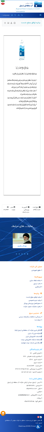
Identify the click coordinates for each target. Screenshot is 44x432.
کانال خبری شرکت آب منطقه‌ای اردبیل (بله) (27, 330)
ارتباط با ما (38, 320)
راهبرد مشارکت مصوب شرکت (32, 306)
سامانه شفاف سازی (35, 280)
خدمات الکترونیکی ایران (33, 336)
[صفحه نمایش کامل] (5, 23)
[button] (27, 254)
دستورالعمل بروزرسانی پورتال (32, 303)
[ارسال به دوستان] (11, 23)
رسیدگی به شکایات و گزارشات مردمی (30, 317)
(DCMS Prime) (31, 426)
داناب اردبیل (37, 284)
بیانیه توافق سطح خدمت (33, 297)
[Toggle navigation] (40, 15)
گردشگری (38, 287)
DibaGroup (22, 426)
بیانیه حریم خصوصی (35, 300)
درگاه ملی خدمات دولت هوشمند (30, 343)
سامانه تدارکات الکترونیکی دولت (30, 340)
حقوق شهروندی (36, 270)
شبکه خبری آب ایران (34, 333)
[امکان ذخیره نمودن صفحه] (8, 23)
